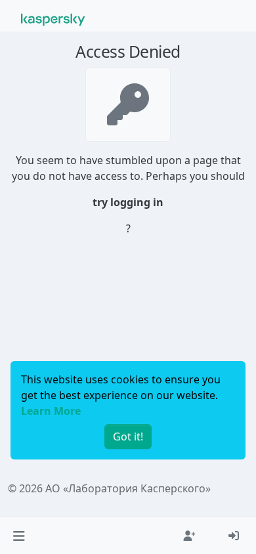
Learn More (51, 411)
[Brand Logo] (53, 18)
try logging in (128, 202)
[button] (18, 535)
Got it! (128, 436)
